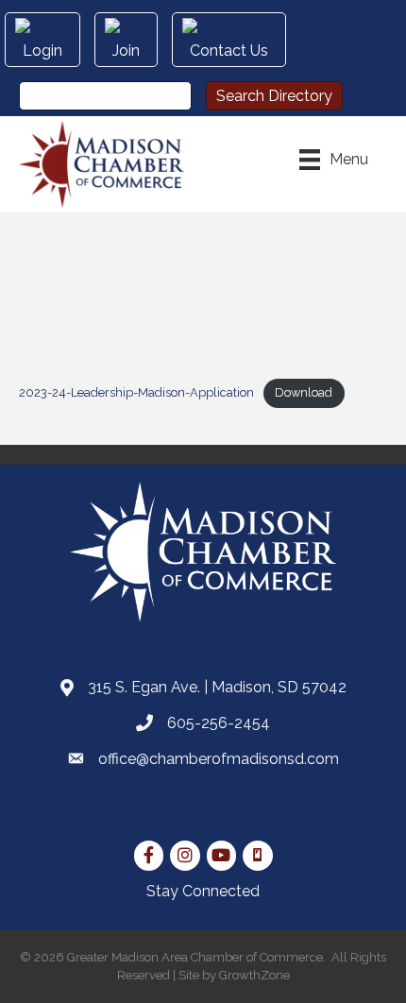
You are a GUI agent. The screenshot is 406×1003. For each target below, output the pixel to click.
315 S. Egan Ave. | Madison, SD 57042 (217, 687)
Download (303, 392)
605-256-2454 (218, 723)
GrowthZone (254, 975)
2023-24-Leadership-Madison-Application (136, 392)
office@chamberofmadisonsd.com (218, 759)
